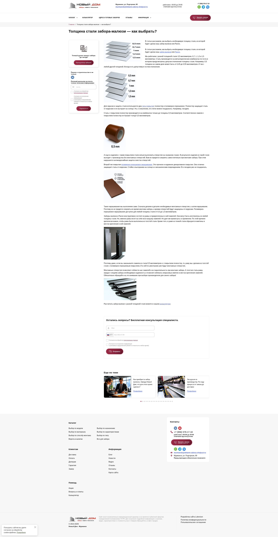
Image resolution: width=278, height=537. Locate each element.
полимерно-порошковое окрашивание (136, 164)
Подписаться (83, 108)
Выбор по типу (103, 435)
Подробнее (21, 532)
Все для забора (103, 439)
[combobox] (110, 335)
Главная (71, 24)
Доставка (72, 455)
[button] (142, 401)
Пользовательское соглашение (193, 522)
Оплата (72, 458)
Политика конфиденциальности (193, 520)
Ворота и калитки (76, 439)
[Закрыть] (35, 527)
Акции (71, 488)
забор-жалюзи (165, 52)
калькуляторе (165, 304)
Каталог (72, 17)
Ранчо (177, 52)
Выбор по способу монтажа (80, 435)
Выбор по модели (76, 428)
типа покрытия (148, 106)
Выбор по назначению (106, 428)
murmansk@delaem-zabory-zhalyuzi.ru (132, 7)
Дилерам (72, 462)
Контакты (112, 469)
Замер (71, 469)
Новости (112, 458)
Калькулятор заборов (83, 62)
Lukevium (199, 517)
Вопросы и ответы (76, 492)
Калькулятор (87, 17)
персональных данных (81, 93)
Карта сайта (113, 472)
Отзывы (129, 17)
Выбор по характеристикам (108, 432)
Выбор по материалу (77, 432)
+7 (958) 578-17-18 (203, 3)
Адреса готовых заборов (109, 17)
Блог (110, 455)
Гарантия (72, 465)
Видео (111, 462)
